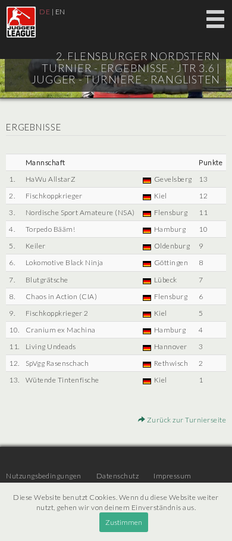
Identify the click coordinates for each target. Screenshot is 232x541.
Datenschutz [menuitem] (117, 475)
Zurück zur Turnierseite (185, 419)
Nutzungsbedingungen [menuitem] (43, 475)
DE (44, 11)
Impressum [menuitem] (172, 475)
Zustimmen (123, 522)
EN (60, 11)
